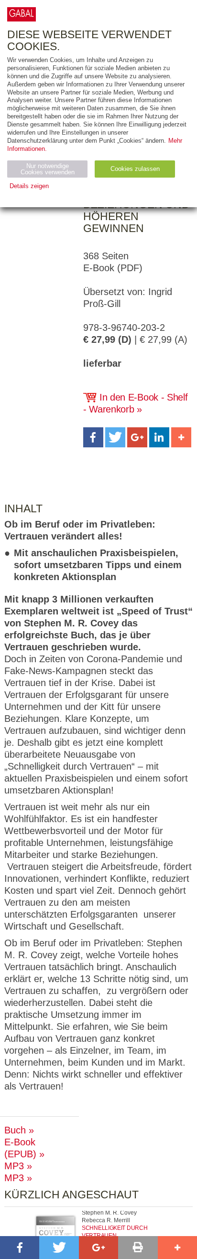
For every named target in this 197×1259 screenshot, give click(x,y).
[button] (93, 437)
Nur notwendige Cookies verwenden (48, 169)
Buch (15, 1130)
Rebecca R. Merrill (106, 1220)
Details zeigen (29, 186)
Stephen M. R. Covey (109, 1212)
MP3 (14, 1166)
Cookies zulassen (135, 168)
